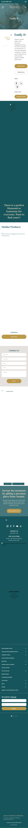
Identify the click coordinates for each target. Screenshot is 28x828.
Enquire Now (21, 66)
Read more (14, 336)
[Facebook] (10, 526)
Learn (3, 687)
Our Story (5, 680)
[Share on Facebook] (16, 83)
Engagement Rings (7, 648)
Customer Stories (7, 677)
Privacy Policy (13, 824)
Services (4, 661)
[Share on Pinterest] (17, 87)
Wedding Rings (6, 655)
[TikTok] (20, 526)
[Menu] (3, 7)
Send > (14, 381)
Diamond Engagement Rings (10, 651)
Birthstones (5, 674)
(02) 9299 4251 (14, 533)
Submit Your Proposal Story (10, 690)
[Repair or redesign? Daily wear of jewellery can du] (4, 456)
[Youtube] (17, 526)
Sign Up (14, 708)
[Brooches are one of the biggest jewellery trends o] (17, 453)
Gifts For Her (5, 667)
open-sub (25, 648)
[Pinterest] (13, 526)
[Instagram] (7, 526)
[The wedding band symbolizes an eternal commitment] (4, 411)
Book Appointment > (14, 511)
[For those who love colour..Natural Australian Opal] (17, 412)
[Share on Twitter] (21, 83)
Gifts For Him (5, 671)
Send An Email (21, 96)
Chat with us (21, 72)
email (25, 1)
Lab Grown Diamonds (8, 658)
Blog (3, 683)
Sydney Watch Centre (8, 664)
